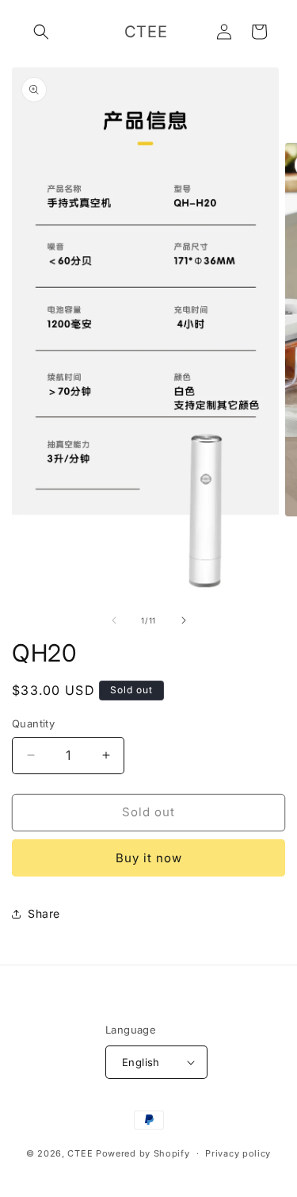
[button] (41, 31)
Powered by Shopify (143, 1153)
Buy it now (149, 857)
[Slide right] (183, 620)
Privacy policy (238, 1153)
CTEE (80, 1153)
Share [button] (44, 913)
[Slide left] (114, 620)
